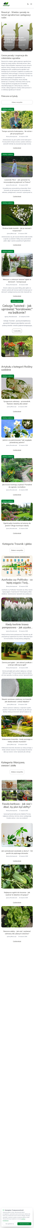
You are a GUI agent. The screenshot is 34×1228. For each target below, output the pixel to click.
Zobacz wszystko (17, 102)
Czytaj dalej (17, 331)
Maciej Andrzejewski (11, 136)
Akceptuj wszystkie (24, 1223)
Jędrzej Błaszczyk (11, 233)
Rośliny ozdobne (10, 34)
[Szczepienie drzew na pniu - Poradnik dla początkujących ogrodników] (17, 36)
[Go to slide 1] (27, 48)
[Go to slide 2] (28, 48)
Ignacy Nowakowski (8, 45)
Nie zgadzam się (10, 1223)
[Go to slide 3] (30, 48)
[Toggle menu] (31, 4)
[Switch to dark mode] (27, 4)
